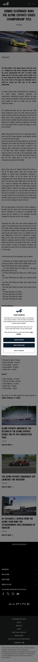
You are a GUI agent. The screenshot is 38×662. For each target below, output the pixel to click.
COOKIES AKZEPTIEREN (19, 345)
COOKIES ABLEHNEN (19, 339)
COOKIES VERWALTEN (19, 350)
